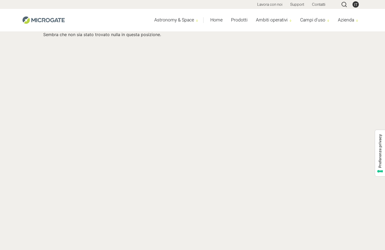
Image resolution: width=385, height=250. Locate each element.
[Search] (344, 4)
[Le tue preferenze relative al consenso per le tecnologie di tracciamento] (380, 153)
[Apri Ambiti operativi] (290, 20)
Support (297, 4)
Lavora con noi (269, 4)
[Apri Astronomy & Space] (197, 20)
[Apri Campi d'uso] (328, 20)
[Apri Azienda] (357, 20)
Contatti (318, 4)
